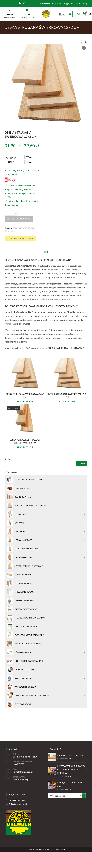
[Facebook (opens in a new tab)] (20, 3)
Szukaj (8, 459)
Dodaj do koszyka (19, 218)
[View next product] (85, 42)
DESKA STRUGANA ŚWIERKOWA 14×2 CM (25, 396)
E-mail (27, 14)
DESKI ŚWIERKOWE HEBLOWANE (24, 228)
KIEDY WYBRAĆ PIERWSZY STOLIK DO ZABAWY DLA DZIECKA (71, 769)
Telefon (9, 14)
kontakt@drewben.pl (23, 771)
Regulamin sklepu (17, 800)
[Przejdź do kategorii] (84, 795)
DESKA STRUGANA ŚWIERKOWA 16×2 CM (67, 396)
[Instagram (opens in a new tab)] (24, 3)
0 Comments (69, 758)
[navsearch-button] (90, 14)
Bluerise (63, 849)
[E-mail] (27, 10)
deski (14, 231)
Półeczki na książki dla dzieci (70, 755)
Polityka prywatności (18, 804)
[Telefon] (9, 10)
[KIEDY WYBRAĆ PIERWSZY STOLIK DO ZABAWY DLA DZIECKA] (52, 771)
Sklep (62, 14)
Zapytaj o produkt (20, 238)
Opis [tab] (46, 252)
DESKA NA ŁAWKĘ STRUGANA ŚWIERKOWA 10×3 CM (24, 441)
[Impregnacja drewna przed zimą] (52, 785)
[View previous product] (81, 42)
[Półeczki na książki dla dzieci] (52, 757)
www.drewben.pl (21, 779)
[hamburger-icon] (70, 14)
